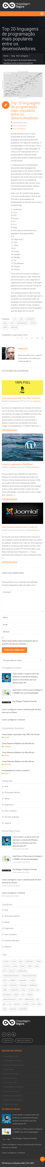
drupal (22, 966)
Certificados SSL (10, 1083)
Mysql (7, 799)
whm (4, 1009)
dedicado (6, 966)
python (33, 323)
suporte (17, 1004)
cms (20, 961)
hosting (13, 980)
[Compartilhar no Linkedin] (27, 338)
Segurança (9, 805)
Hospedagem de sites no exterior (16, 770)
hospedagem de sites (29, 976)
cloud (14, 961)
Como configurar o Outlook (13, 720)
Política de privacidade (13, 1096)
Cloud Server (9, 1069)
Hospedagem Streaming (13, 1087)
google (11, 971)
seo (23, 995)
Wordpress (23, 1009)
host (4, 980)
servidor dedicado (9, 999)
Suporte (8, 823)
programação (22, 323)
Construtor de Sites (12, 1091)
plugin (31, 990)
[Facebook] (4, 1034)
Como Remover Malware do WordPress (18, 743)
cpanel (38, 961)
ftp (4, 971)
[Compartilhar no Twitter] (22, 338)
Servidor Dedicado (11, 1074)
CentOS (5, 961)
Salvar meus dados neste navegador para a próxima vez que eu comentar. (20, 642)
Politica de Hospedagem (13, 1100)
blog (13, 56)
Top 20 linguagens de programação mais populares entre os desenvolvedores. (25, 110)
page (23, 990)
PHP (14, 215)
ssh (4, 1004)
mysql (5, 990)
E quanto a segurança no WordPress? (17, 464)
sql (38, 999)
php (12, 323)
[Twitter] (9, 1034)
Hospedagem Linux (11, 1056)
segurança (7, 995)
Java (15, 212)
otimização (15, 990)
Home (6, 56)
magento (13, 985)
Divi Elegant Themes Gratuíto (24, 701)
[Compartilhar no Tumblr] (37, 338)
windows (14, 327)
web (39, 1004)
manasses (23, 349)
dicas (15, 966)
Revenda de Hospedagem (14, 1065)
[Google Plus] (32, 338)
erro (37, 966)
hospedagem (22, 971)
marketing (33, 985)
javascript (30, 319)
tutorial (26, 1004)
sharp (5, 327)
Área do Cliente (24, 1041)
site (20, 999)
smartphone (29, 999)
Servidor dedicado (12, 817)
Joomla (32, 980)
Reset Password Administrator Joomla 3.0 (19, 527)
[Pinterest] (42, 338)
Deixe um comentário (20, 126)
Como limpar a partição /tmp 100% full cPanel (21, 398)
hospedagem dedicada (11, 976)
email (30, 966)
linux (5, 323)
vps (33, 1004)
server (30, 995)
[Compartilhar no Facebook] (17, 338)
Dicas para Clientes (12, 792)
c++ (15, 319)
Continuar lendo (9, 430)
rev (38, 990)
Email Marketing (10, 1078)
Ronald (7, 737)
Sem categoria (22, 56)
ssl (10, 1004)
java (21, 319)
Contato (8, 1041)
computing (29, 961)
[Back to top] (42, 1159)
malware (23, 985)
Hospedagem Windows (13, 1061)
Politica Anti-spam (11, 1104)
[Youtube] (14, 1034)
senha (16, 995)
